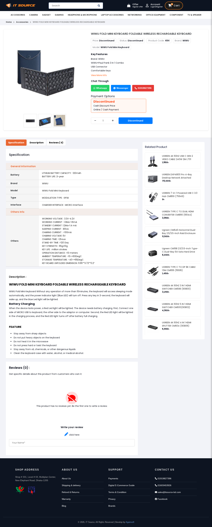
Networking (135, 14)
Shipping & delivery (71, 485)
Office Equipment (155, 14)
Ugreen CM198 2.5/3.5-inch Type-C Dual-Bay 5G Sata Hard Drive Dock (180, 252)
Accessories (18, 14)
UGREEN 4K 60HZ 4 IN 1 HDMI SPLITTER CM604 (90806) (176, 324)
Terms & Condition (117, 492)
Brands (111, 506)
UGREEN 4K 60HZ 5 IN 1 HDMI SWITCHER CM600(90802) (176, 305)
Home (9, 22)
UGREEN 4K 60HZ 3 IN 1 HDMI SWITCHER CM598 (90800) (176, 287)
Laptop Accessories (112, 14)
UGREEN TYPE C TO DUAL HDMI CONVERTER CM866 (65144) (178, 213)
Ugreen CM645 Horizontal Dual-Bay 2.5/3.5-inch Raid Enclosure (179, 231)
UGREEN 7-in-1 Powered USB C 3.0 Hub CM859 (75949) (179, 194)
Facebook (162, 499)
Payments (113, 478)
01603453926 (164, 485)
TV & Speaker (194, 14)
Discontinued (135, 120)
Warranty (66, 499)
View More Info (99, 75)
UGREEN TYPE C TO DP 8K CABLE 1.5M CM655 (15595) (179, 268)
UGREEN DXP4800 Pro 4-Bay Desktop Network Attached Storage (177, 178)
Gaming (59, 14)
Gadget (46, 14)
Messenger (122, 88)
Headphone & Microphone (82, 14)
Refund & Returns (70, 492)
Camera (33, 14)
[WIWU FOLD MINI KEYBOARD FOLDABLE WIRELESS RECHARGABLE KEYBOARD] (45, 71)
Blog (64, 506)
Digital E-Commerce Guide (121, 485)
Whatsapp (101, 88)
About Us (66, 478)
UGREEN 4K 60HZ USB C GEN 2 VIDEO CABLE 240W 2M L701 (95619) (177, 159)
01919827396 (144, 88)
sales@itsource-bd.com (169, 492)
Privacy (111, 499)
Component (176, 14)
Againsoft (130, 522)
